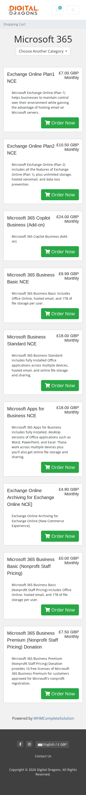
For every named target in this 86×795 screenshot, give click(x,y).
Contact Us (43, 756)
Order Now (62, 123)
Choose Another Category (41, 51)
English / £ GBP (54, 744)
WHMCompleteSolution (53, 718)
